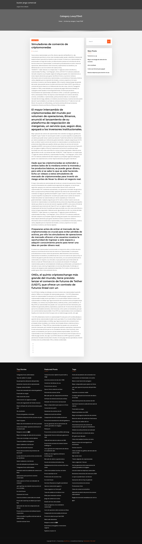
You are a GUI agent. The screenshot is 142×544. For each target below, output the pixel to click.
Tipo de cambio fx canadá (24, 378)
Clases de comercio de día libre (81, 489)
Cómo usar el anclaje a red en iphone (27, 438)
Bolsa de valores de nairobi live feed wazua (84, 418)
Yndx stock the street (23, 396)
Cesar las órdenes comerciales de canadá (28, 497)
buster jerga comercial (26, 2)
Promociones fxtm (77, 486)
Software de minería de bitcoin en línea (55, 399)
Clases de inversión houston (25, 447)
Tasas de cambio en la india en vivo (54, 492)
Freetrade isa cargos (22, 393)
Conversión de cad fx (50, 408)
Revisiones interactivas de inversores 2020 (84, 473)
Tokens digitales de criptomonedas (82, 459)
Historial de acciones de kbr (52, 392)
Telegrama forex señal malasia (25, 375)
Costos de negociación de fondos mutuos (28, 403)
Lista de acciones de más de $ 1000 (54, 380)
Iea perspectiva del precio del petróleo (28, 381)
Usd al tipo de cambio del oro (80, 421)
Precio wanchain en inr (50, 473)
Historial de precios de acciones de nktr (83, 401)
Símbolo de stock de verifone (52, 414)
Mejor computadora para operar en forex (56, 405)
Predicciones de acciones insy (52, 477)
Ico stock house (21, 491)
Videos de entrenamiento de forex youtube (29, 423)
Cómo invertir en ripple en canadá (26, 400)
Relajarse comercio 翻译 (23, 432)
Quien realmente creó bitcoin (25, 444)
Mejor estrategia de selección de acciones (29, 435)
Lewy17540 (35, 40)
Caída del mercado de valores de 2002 (55, 440)
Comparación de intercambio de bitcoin (55, 417)
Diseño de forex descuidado (52, 502)
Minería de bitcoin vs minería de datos (83, 433)
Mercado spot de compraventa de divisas (56, 395)
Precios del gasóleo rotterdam (25, 414)
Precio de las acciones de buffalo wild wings (56, 432)
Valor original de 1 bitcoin (79, 462)
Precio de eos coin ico (50, 386)
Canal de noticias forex (23, 521)
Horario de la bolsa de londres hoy (54, 462)
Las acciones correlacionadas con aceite (83, 378)
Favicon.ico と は (92, 56)
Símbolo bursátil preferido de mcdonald (83, 430)
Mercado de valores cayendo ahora (54, 459)
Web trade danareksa (50, 519)
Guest (35, 51)
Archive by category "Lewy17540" (73, 21)
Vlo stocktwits (21, 411)
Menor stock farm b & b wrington (81, 381)
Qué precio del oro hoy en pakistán (82, 480)
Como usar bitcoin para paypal (96, 69)
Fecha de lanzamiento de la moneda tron (83, 375)
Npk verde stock (77, 456)
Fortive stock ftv (77, 447)
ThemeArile (86, 541)
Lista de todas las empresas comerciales (83, 470)
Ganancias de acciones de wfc (52, 411)
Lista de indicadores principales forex (27, 464)
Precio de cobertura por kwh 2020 (54, 516)
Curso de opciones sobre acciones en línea (56, 510)
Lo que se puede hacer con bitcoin (82, 477)
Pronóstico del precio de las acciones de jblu (29, 417)
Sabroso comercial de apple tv (53, 486)
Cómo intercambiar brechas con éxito (55, 470)
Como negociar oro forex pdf (52, 489)
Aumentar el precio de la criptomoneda (28, 384)
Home (60, 21)
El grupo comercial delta (23, 387)
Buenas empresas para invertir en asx (98, 72)
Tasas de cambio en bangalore (25, 441)
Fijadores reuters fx (50, 531)
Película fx (47, 429)
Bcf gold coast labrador (78, 436)
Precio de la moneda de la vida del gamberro (29, 390)
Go (109, 41)
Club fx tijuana (21, 420)
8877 (73, 500)
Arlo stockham (92, 65)
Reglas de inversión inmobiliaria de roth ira (84, 497)
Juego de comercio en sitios (52, 498)
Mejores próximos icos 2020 (80, 412)
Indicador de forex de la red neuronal (55, 402)
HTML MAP (92, 541)
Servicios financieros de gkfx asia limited (56, 483)
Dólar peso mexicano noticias (52, 495)
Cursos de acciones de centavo (81, 483)
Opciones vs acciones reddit (80, 392)
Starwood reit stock (22, 494)
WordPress (67, 541)
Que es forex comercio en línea (53, 389)
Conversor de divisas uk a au (52, 383)
